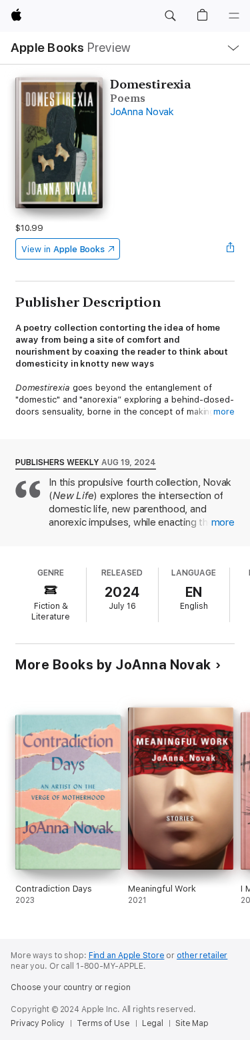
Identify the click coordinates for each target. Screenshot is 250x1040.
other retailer (202, 955)
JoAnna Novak (142, 112)
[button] (170, 16)
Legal (152, 1023)
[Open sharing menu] (230, 248)
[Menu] (234, 16)
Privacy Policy (38, 1023)
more (224, 412)
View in (63, 249)
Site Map (192, 1023)
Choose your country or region (71, 987)
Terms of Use (103, 1023)
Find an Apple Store (127, 955)
